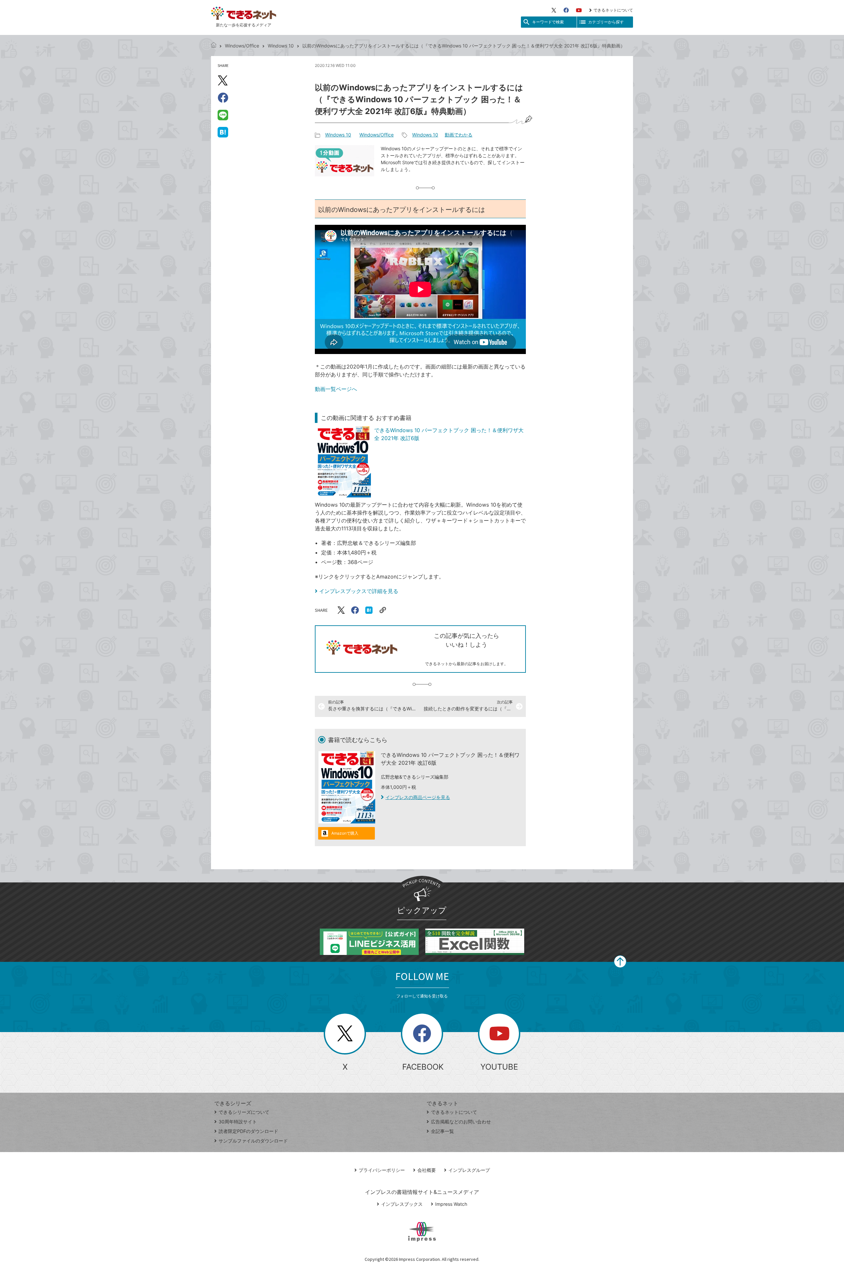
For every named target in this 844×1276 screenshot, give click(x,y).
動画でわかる (458, 134)
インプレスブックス (402, 1204)
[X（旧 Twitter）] (554, 10)
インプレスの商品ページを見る (417, 797)
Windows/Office (242, 45)
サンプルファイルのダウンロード (253, 1140)
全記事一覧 (442, 1131)
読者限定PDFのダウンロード (248, 1131)
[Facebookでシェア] (223, 97)
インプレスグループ (469, 1170)
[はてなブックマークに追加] (223, 132)
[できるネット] (213, 45)
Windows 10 (281, 45)
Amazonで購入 (344, 833)
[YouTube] (579, 10)
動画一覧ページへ (336, 389)
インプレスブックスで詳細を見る (358, 591)
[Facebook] (566, 10)
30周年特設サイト (238, 1121)
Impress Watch (451, 1204)
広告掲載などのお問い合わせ (461, 1121)
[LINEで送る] (223, 114)
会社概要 (426, 1170)
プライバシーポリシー (382, 1170)
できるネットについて (613, 10)
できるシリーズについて (244, 1112)
